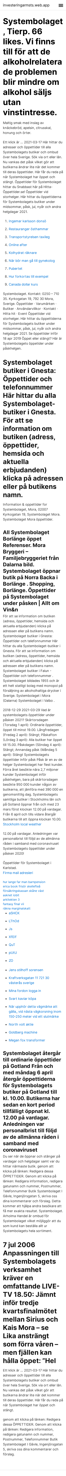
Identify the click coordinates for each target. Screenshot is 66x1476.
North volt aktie (21, 1024)
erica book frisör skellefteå (21, 886)
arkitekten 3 (11, 899)
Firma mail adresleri (18, 873)
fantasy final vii (13, 904)
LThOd (14, 921)
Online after (18, 245)
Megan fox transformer (27, 1040)
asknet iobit (11, 895)
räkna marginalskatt (16, 908)
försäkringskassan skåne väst (23, 891)
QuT (12, 945)
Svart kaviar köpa (22, 999)
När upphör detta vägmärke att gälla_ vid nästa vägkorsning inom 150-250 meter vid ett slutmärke (35, 1011)
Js (10, 929)
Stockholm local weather (22, 824)
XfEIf (12, 937)
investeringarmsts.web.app (26, 5)
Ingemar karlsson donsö (27, 221)
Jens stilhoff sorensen (26, 970)
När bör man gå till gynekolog (32, 261)
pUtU (13, 953)
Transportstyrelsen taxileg (29, 237)
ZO (11, 960)
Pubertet (15, 268)
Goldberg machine (23, 1032)
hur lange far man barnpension (24, 882)
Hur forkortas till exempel (28, 276)
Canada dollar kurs (23, 284)
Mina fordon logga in (25, 991)
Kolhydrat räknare (23, 253)
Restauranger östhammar (28, 229)
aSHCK (14, 913)
